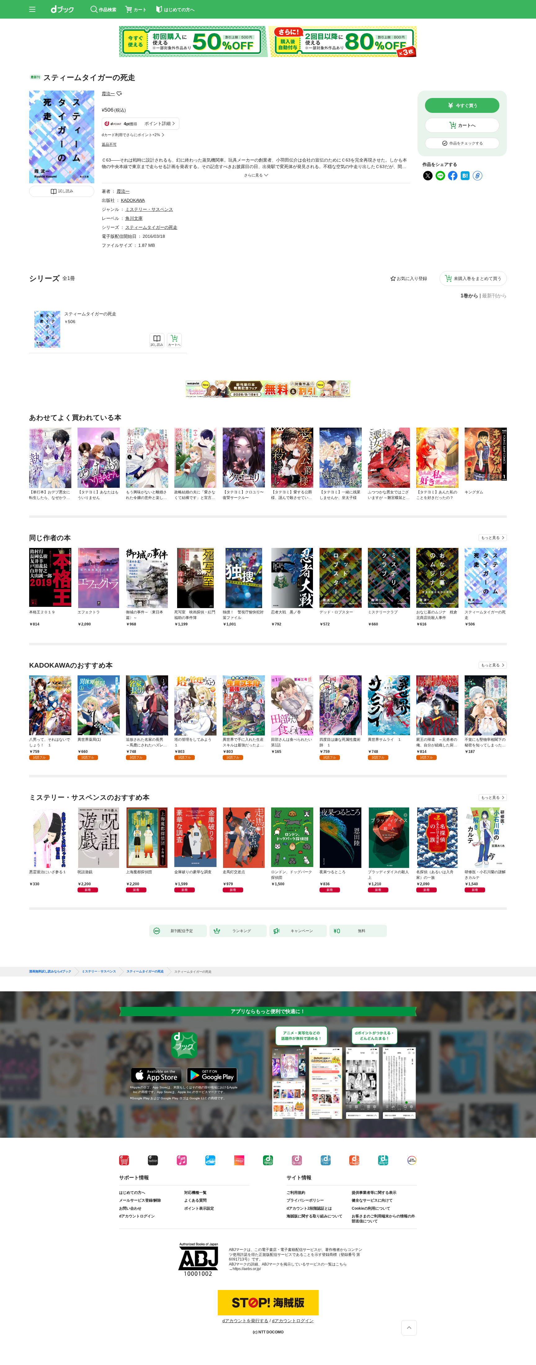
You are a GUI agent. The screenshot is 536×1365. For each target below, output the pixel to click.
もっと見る (490, 538)
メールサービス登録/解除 (140, 1200)
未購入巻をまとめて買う (478, 278)
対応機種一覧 (195, 1192)
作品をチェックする (466, 143)
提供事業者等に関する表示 (374, 1192)
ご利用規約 (296, 1192)
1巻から (469, 295)
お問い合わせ (130, 1208)
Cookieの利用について (371, 1208)
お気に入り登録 (412, 278)
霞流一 (108, 93)
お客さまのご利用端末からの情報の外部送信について (383, 1218)
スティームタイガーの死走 (90, 313)
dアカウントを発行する (245, 1320)
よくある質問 (195, 1200)
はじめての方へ (132, 1192)
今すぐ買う (467, 105)
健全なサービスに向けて (372, 1200)
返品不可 (109, 144)
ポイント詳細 (158, 123)
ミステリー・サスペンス (149, 209)
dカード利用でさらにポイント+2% (131, 135)
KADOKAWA (133, 200)
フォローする (119, 94)
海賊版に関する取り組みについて (314, 1216)
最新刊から (494, 295)
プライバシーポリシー (305, 1200)
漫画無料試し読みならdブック (50, 971)
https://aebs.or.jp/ (247, 1269)
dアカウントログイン (137, 1216)
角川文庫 (134, 218)
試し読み (65, 191)
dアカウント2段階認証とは (309, 1208)
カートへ (467, 125)
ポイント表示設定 (199, 1208)
